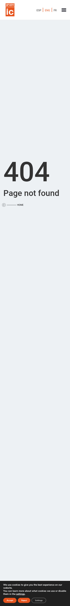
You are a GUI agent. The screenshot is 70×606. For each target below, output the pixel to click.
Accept (10, 600)
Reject (24, 600)
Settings (39, 600)
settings (20, 594)
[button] (64, 10)
